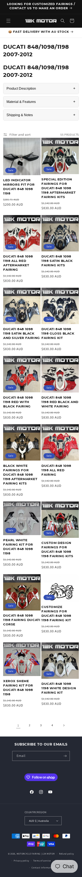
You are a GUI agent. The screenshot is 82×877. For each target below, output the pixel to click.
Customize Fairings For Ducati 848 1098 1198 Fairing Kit (56, 613)
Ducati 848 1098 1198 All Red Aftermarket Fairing (18, 263)
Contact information (43, 867)
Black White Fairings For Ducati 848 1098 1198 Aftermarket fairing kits (20, 474)
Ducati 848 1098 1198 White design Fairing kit (58, 688)
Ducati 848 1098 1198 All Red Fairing (56, 470)
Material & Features (41, 102)
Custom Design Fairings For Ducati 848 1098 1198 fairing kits (57, 549)
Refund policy (66, 853)
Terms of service (42, 860)
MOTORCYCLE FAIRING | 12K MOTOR (36, 853)
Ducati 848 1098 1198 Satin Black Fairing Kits (57, 260)
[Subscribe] (65, 756)
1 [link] (18, 725)
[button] (8, 20)
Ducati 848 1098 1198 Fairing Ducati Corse (21, 619)
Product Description (41, 88)
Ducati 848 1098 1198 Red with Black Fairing (18, 401)
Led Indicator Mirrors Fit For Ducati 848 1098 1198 (19, 186)
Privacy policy (21, 860)
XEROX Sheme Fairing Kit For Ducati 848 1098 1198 (18, 687)
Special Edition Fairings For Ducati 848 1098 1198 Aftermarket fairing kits (58, 188)
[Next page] (63, 725)
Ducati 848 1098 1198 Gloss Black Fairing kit (57, 333)
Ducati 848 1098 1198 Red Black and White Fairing (59, 401)
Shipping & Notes (41, 115)
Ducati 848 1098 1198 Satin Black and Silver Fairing (21, 333)
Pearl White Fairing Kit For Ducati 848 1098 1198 (18, 546)
